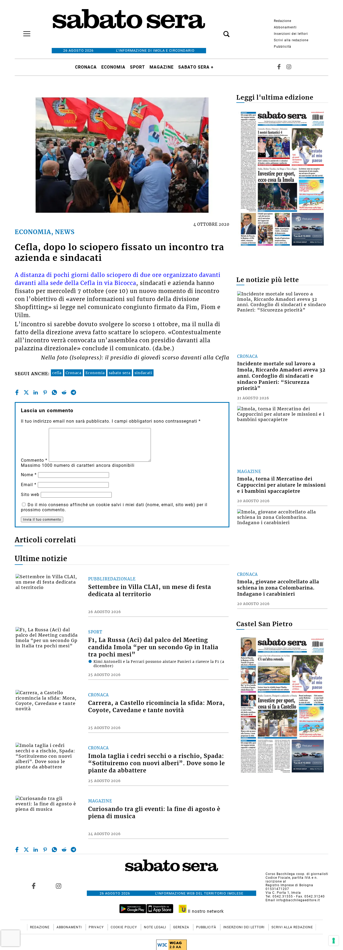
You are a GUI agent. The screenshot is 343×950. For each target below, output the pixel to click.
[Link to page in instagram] (58, 886)
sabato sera (120, 373)
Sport (137, 67)
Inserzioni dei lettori (291, 34)
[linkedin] (35, 392)
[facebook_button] (279, 67)
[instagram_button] (289, 67)
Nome (29, 474)
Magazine (162, 67)
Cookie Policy (124, 927)
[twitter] (26, 392)
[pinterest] (45, 392)
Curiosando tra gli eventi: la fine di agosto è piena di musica (154, 813)
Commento (34, 460)
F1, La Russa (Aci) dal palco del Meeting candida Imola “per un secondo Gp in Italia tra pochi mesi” (153, 647)
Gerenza (181, 927)
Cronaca (86, 67)
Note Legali (155, 927)
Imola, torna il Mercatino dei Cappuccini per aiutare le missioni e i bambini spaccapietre (281, 485)
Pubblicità (282, 46)
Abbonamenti (285, 27)
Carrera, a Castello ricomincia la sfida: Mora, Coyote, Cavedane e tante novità (156, 707)
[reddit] (64, 392)
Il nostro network (205, 911)
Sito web (30, 494)
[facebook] (17, 392)
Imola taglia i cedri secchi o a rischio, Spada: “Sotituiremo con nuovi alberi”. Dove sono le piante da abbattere (156, 763)
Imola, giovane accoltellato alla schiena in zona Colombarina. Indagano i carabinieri (278, 588)
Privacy (97, 927)
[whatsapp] (54, 392)
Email (28, 484)
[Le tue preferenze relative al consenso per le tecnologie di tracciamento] (334, 941)
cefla (57, 373)
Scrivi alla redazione (291, 40)
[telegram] (73, 392)
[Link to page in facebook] (33, 886)
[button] (218, 31)
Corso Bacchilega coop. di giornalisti (297, 874)
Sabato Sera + (196, 67)
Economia (113, 67)
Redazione (282, 21)
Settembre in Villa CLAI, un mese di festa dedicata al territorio (149, 591)
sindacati (143, 373)
